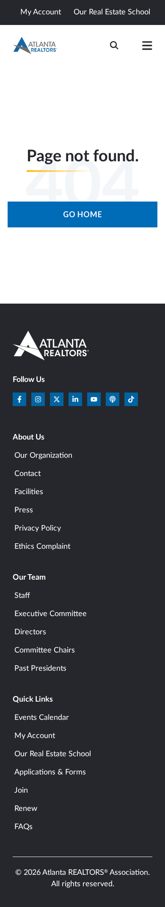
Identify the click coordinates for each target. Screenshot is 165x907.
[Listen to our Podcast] (112, 399)
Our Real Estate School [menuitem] (52, 754)
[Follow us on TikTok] (131, 399)
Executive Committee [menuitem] (50, 614)
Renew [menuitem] (25, 809)
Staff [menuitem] (22, 596)
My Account (40, 12)
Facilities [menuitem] (28, 492)
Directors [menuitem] (30, 632)
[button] (147, 47)
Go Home (82, 214)
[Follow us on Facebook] (19, 399)
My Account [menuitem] (34, 736)
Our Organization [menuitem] (43, 455)
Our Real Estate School (112, 12)
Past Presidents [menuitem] (40, 668)
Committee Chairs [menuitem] (44, 650)
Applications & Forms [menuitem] (50, 772)
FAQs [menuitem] (23, 827)
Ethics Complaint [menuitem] (42, 546)
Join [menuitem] (21, 790)
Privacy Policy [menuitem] (37, 528)
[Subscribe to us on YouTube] (94, 399)
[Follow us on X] (56, 399)
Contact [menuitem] (27, 474)
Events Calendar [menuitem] (41, 718)
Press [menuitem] (23, 510)
